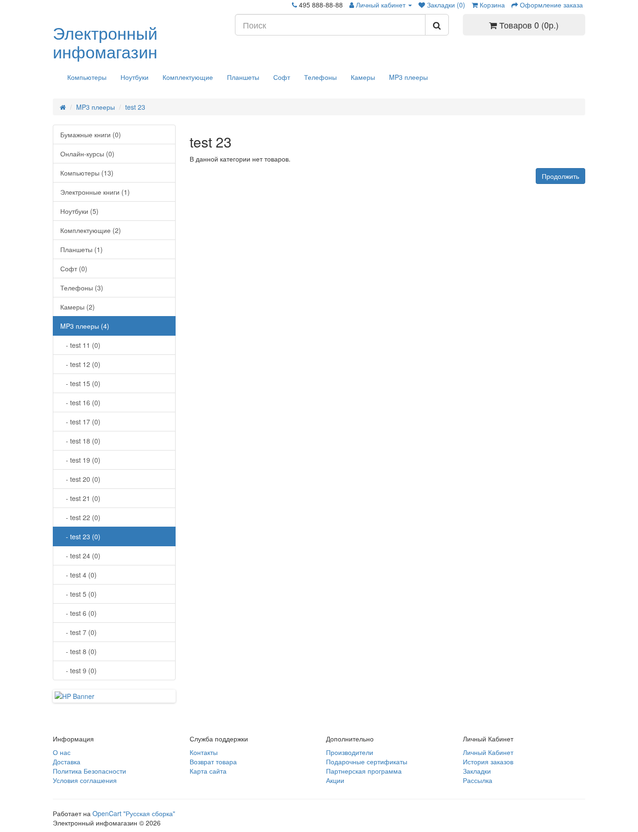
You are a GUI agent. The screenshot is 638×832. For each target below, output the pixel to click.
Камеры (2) (77, 306)
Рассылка (477, 780)
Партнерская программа (364, 771)
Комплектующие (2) (90, 230)
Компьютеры (86, 77)
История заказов (488, 761)
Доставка (66, 761)
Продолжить (560, 176)
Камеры (363, 77)
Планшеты (243, 77)
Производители (349, 752)
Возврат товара (213, 761)
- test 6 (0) (78, 613)
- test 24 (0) (80, 555)
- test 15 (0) (80, 383)
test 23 (135, 107)
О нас (62, 752)
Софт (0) (73, 268)
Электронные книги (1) (95, 192)
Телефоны (320, 77)
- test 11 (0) (80, 345)
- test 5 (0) (78, 594)
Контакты (204, 752)
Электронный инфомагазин (105, 42)
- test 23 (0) (80, 536)
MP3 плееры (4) (84, 326)
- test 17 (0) (80, 421)
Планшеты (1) (81, 249)
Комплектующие (188, 77)
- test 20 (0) (80, 479)
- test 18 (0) (80, 440)
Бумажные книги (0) (90, 134)
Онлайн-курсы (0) (87, 153)
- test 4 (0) (78, 574)
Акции (335, 780)
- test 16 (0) (80, 402)
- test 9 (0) (78, 670)
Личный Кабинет (488, 752)
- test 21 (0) (80, 498)
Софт (281, 77)
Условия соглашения (85, 780)
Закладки (477, 771)
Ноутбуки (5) (79, 211)
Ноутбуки (135, 77)
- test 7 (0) (78, 632)
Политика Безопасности (89, 771)
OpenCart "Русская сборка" (133, 813)
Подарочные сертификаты (366, 761)
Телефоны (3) (81, 287)
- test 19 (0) (80, 460)
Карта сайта (208, 771)
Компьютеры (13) (86, 172)
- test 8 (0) (78, 651)
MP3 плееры (408, 77)
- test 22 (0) (80, 517)
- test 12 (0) (80, 364)
